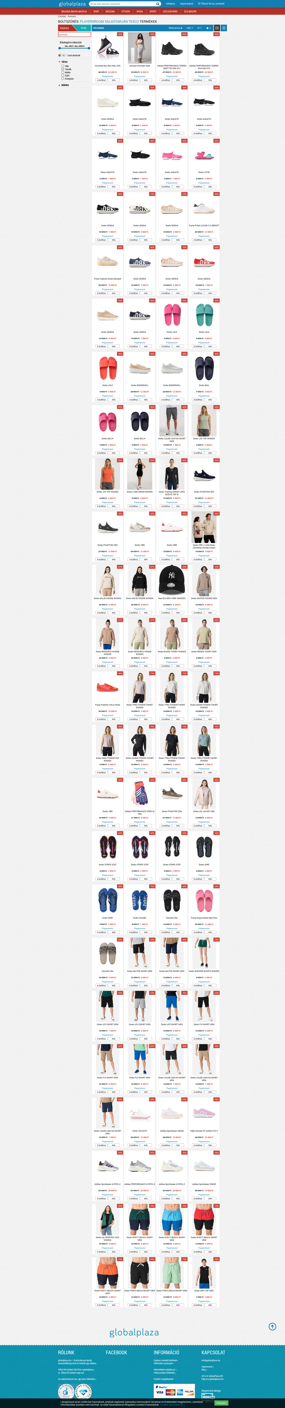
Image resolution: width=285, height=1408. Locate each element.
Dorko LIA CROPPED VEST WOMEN (107, 1238)
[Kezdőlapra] (71, 6)
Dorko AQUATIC (140, 119)
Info (113, 80)
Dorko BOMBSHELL (139, 385)
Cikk (67, 66)
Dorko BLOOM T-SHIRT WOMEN (172, 651)
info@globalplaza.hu (211, 1360)
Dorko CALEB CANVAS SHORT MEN (172, 439)
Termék (68, 69)
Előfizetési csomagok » (164, 1363)
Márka (68, 72)
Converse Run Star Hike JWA (107, 65)
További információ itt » (172, 1404)
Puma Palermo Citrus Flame (107, 704)
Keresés (72, 16)
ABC (189, 27)
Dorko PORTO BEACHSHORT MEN (139, 1290)
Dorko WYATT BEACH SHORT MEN (140, 1238)
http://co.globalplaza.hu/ (213, 1379)
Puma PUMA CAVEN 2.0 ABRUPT (204, 225)
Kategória (69, 78)
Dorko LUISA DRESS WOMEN (140, 491)
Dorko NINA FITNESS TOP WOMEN (107, 759)
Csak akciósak (73, 55)
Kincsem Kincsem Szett (139, 65)
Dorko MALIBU (139, 917)
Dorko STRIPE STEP (107, 864)
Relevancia (174, 27)
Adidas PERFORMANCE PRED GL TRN (140, 812)
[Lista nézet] (224, 28)
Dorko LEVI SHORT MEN (107, 1024)
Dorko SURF (204, 864)
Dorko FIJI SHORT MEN (204, 1024)
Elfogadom (221, 1403)
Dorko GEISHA (107, 119)
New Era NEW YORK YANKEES (171, 598)
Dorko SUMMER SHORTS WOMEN (204, 971)
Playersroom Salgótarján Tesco (109, 21)
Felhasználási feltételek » (165, 1372)
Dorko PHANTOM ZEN (204, 491)
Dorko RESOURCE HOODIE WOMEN (107, 652)
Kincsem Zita (172, 917)
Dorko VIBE (140, 545)
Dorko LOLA (172, 332)
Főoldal (62, 16)
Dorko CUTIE (204, 172)
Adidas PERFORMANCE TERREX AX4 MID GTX (204, 67)
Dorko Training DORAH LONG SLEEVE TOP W (172, 493)
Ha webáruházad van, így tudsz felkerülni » (77, 1379)
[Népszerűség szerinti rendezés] (208, 28)
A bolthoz (101, 80)
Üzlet (67, 75)
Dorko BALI (204, 385)
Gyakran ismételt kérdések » (166, 1360)
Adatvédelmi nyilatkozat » (165, 1369)
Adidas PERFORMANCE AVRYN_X (139, 1184)
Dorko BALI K (107, 438)
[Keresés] (158, 3)
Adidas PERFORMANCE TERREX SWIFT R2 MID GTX (172, 67)
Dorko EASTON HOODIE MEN (204, 598)
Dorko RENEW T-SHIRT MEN (204, 651)
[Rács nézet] (217, 28)
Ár (198, 27)
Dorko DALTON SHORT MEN (139, 971)
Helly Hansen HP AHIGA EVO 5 (204, 1130)
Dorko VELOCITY (139, 1130)
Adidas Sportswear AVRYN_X (108, 1184)
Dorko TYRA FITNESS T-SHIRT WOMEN (140, 706)
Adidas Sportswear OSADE (172, 1130)
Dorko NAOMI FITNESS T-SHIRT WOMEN (204, 706)
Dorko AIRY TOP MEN (204, 1290)
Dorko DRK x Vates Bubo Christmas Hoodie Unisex (204, 546)
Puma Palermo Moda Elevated (107, 278)
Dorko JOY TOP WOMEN (204, 438)
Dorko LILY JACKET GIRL (204, 811)
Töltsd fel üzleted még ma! (72, 1372)
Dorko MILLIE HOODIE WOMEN (107, 598)
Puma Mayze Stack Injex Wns (204, 917)
